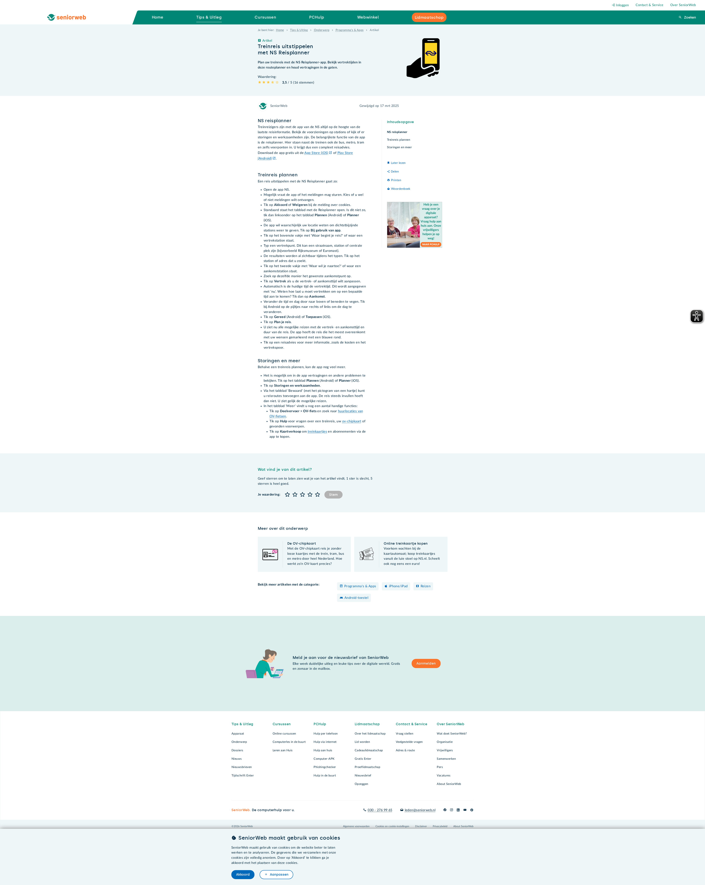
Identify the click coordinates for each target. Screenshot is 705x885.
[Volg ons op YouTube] (465, 810)
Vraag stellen (404, 733)
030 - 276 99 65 (380, 810)
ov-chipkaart (351, 421)
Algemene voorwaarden (356, 826)
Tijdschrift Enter (243, 775)
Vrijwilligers (445, 750)
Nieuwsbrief (363, 775)
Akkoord (243, 875)
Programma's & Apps (350, 30)
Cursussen (282, 724)
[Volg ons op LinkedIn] (458, 810)
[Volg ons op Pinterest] (471, 810)
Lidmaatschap (367, 724)
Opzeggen (361, 784)
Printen (396, 180)
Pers (440, 767)
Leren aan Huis (283, 750)
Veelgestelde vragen (409, 741)
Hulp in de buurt (325, 775)
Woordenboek (400, 188)
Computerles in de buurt (289, 741)
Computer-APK (324, 758)
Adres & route (405, 750)
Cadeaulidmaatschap (369, 750)
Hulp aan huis (323, 750)
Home (280, 30)
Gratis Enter (363, 758)
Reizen (426, 586)
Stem (333, 495)
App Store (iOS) (316, 153)
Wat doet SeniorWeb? (452, 733)
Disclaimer (421, 826)
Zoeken (689, 17)
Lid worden (362, 741)
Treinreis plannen (398, 139)
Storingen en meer (399, 147)
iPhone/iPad (398, 586)
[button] (287, 495)
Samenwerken (446, 758)
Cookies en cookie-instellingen (392, 826)
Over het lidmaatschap (370, 733)
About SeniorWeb (449, 784)
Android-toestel (356, 598)
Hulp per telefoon (326, 733)
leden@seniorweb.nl (420, 810)
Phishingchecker (325, 767)
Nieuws (237, 758)
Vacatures (443, 775)
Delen (395, 171)
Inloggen (622, 5)
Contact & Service (649, 5)
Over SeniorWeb (683, 5)
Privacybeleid (440, 826)
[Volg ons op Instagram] (451, 810)
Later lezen (398, 162)
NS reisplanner (397, 132)
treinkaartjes (317, 431)
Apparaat (238, 733)
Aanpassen (278, 875)
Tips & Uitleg (299, 30)
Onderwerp (322, 30)
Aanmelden (426, 663)
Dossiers (237, 750)
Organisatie (445, 741)
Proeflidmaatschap (367, 767)
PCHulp (320, 724)
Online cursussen (284, 733)
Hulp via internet (325, 741)
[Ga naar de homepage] (69, 17)
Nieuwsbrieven (242, 767)
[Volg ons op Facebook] (444, 810)
